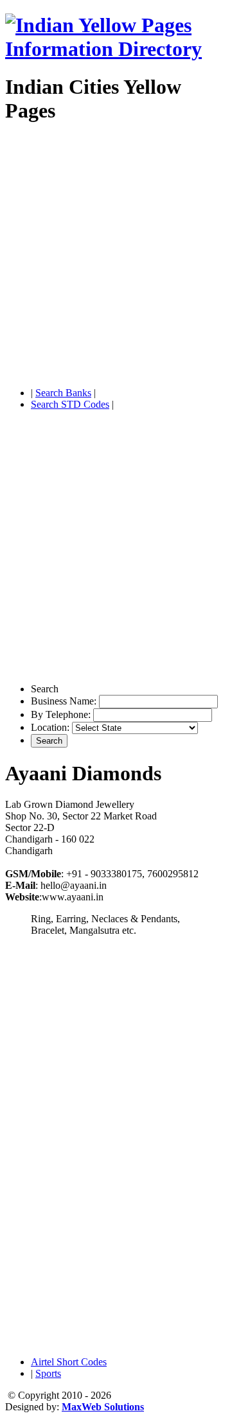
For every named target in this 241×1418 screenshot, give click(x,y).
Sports (48, 1373)
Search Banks (63, 392)
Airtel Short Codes (69, 1361)
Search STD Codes (70, 404)
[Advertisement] (120, 256)
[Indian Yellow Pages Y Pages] (120, 48)
